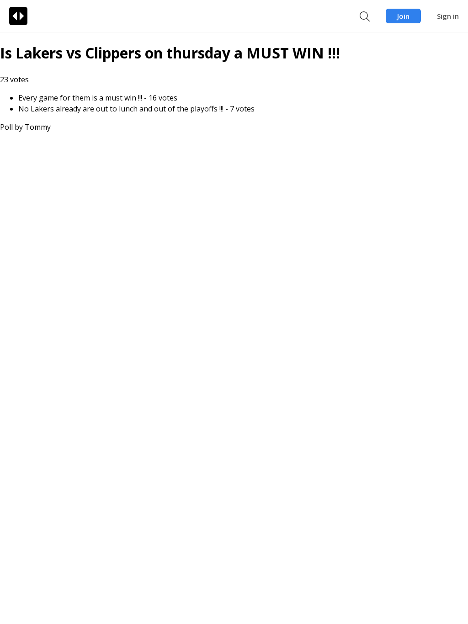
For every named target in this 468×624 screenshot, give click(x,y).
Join (403, 16)
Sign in (448, 16)
